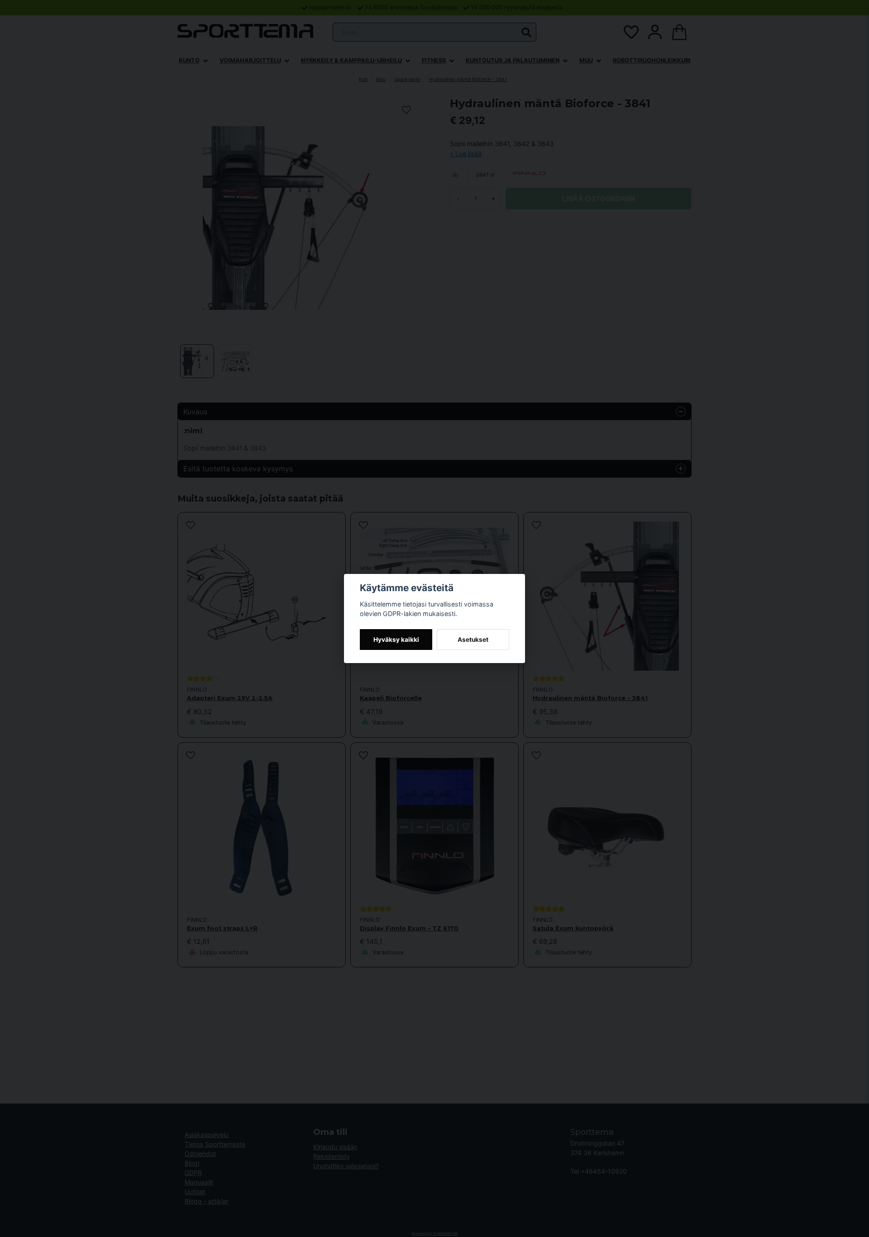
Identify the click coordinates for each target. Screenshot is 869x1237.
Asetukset (473, 639)
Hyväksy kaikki (396, 639)
